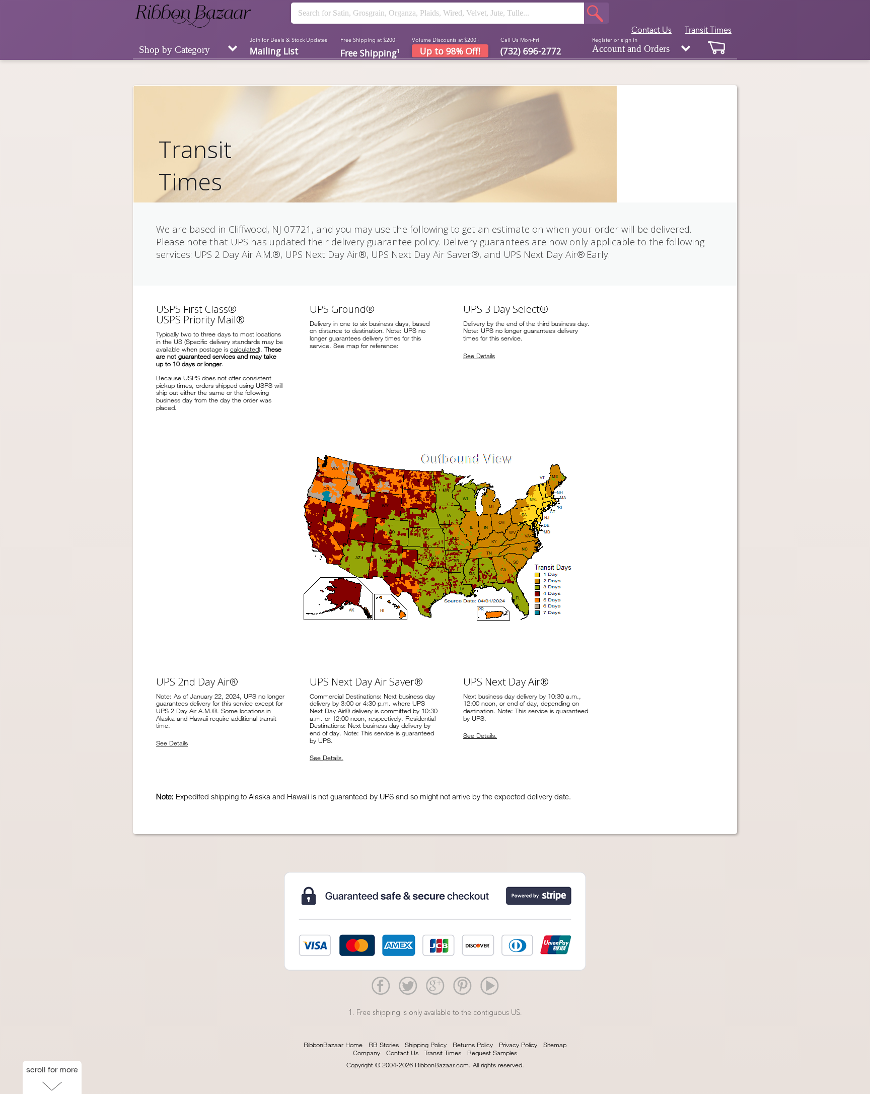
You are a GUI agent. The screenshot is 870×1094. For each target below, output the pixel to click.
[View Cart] (717, 47)
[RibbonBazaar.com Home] (193, 16)
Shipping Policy (426, 1045)
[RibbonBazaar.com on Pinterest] (462, 985)
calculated (244, 349)
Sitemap (554, 1045)
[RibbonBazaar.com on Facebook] (380, 985)
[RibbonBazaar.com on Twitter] (407, 985)
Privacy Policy (518, 1045)
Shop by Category (174, 49)
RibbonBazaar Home (333, 1045)
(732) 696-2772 (530, 51)
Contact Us (651, 30)
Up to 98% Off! (450, 51)
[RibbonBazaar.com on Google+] (435, 985)
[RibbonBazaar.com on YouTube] (489, 985)
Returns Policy (473, 1045)
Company (366, 1053)
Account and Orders (631, 45)
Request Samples (492, 1053)
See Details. (326, 758)
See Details (479, 356)
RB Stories (384, 1045)
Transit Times (708, 30)
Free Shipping (370, 52)
